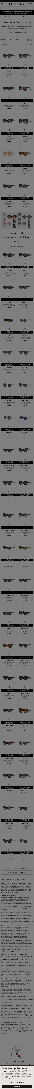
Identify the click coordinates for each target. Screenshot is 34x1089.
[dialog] (17, 1077)
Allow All (17, 1086)
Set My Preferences (17, 1082)
